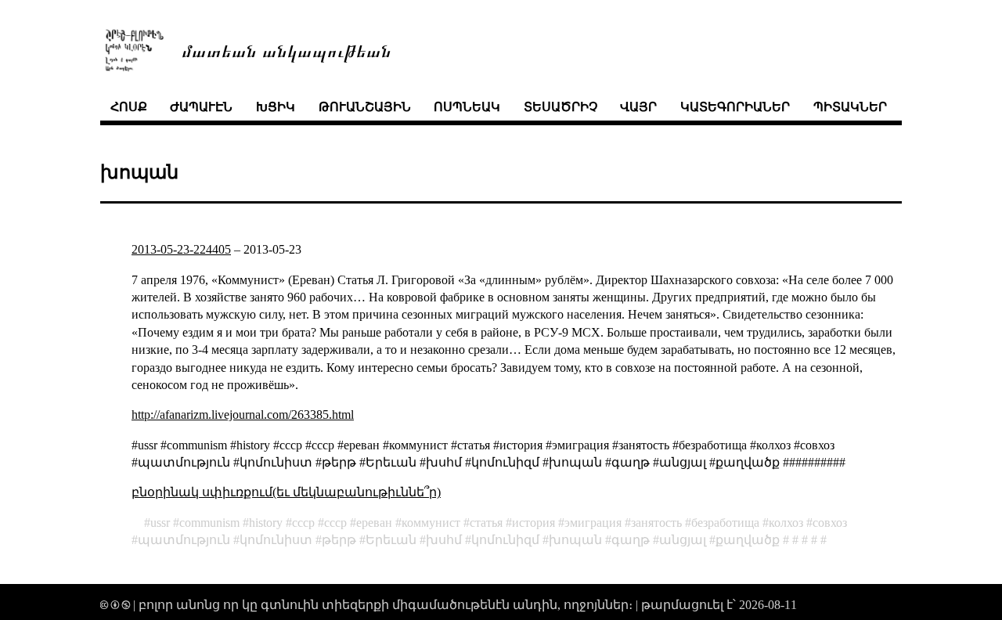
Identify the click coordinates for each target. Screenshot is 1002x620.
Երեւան (391, 539)
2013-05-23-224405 (181, 249)
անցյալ (682, 539)
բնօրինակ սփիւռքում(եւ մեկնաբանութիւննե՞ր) (286, 492)
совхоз (830, 522)
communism (209, 522)
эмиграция (593, 522)
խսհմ (444, 539)
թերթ (339, 539)
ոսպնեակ (467, 107)
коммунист (431, 522)
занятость (656, 522)
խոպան (575, 539)
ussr (160, 522)
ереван (374, 522)
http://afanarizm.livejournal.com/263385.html (243, 414)
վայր (638, 107)
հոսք (128, 107)
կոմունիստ (276, 539)
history (266, 522)
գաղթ (630, 539)
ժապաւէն (201, 107)
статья (486, 522)
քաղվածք (747, 539)
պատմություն (184, 539)
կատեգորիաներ (735, 107)
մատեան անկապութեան (286, 49)
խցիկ (275, 107)
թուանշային (365, 107)
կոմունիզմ (505, 539)
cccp (335, 522)
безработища (725, 522)
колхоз (786, 522)
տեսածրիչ (560, 107)
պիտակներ (850, 107)
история (533, 522)
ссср (303, 522)
